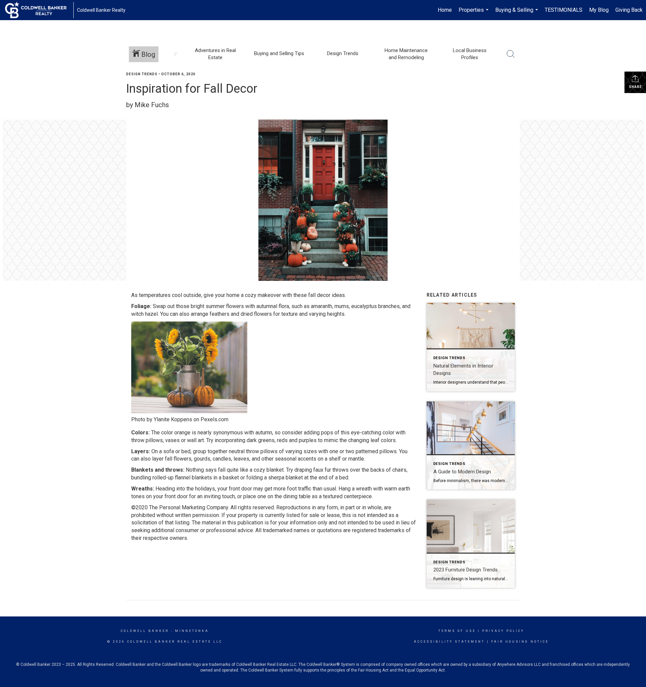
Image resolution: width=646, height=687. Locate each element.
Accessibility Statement (449, 641)
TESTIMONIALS (563, 10)
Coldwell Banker (145, 631)
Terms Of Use (457, 631)
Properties (474, 13)
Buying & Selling (517, 13)
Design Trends (141, 74)
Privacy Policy (503, 631)
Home (445, 10)
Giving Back (629, 10)
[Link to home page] (39, 10)
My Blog (599, 10)
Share (635, 87)
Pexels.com (214, 419)
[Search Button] (511, 54)
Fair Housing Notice (520, 641)
